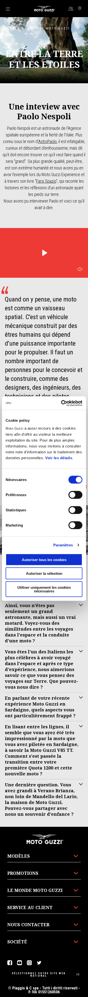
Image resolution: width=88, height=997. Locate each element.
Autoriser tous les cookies (44, 559)
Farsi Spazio (46, 181)
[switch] (75, 495)
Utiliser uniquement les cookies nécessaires (44, 589)
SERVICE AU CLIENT (30, 907)
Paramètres (63, 545)
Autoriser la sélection (44, 573)
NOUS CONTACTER (28, 924)
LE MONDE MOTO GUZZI (35, 890)
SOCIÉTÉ (17, 942)
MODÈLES (18, 856)
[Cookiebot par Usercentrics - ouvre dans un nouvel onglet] (62, 403)
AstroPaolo (47, 141)
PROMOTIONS (22, 873)
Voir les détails (58, 458)
